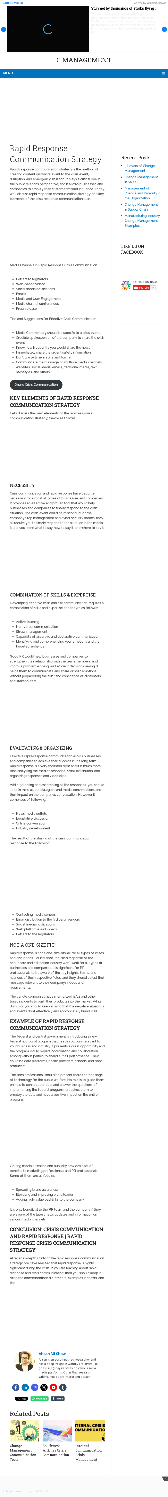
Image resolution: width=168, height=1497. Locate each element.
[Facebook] (15, 1387)
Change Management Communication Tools (23, 1453)
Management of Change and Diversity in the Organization (142, 193)
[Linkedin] (25, 1387)
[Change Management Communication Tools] (24, 1430)
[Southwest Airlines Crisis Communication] (57, 1430)
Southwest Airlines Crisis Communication (56, 1450)
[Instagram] (34, 1387)
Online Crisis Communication (36, 385)
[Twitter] (44, 1387)
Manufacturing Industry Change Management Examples (142, 221)
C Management (84, 59)
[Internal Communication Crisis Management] (90, 1430)
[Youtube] (53, 1387)
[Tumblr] (63, 1387)
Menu (8, 73)
